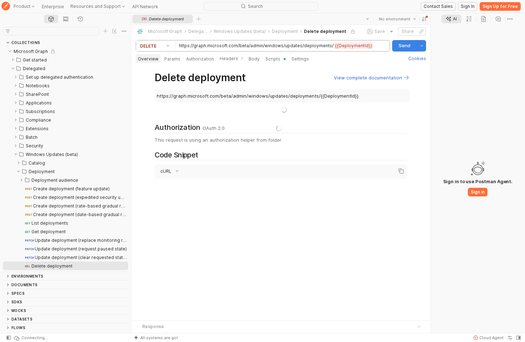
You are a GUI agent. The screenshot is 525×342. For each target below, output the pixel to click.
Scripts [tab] (272, 59)
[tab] (51, 19)
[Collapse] (10, 51)
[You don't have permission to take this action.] (198, 19)
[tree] (65, 159)
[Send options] (422, 46)
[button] (424, 19)
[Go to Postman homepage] (5, 6)
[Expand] (13, 60)
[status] (30, 337)
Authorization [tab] (200, 59)
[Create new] (105, 31)
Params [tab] (172, 59)
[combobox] (397, 19)
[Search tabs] (367, 19)
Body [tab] (254, 59)
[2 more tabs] (510, 19)
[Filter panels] (8, 31)
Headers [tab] (231, 58)
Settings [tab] (300, 59)
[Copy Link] (421, 31)
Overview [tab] (148, 59)
